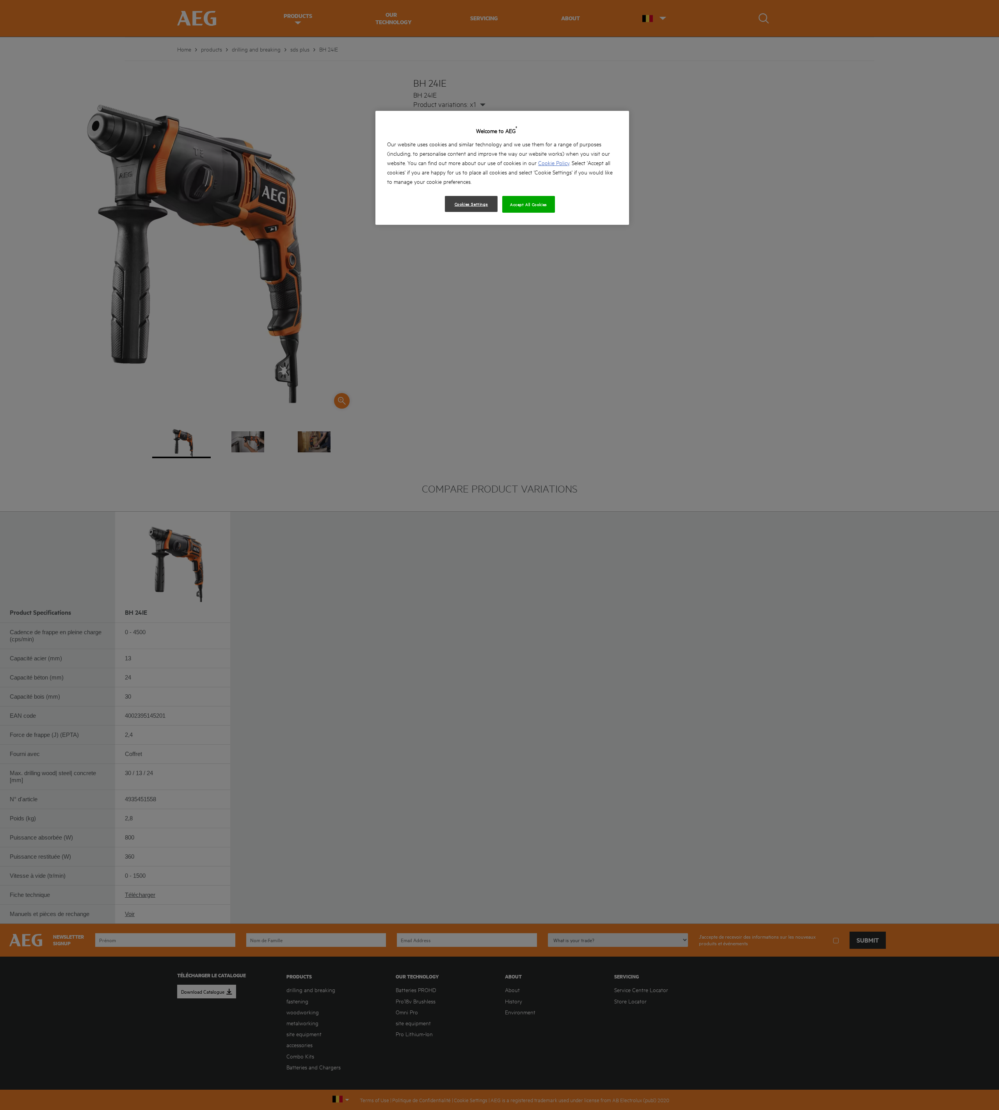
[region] (502, 167)
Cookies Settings (471, 204)
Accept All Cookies (528, 204)
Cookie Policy (553, 162)
